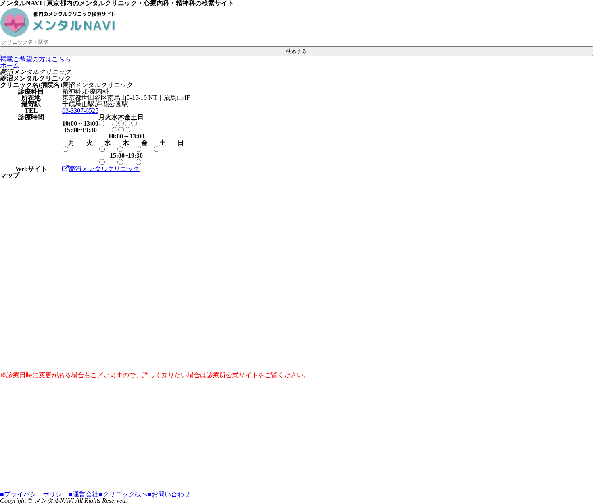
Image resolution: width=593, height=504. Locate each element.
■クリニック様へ (123, 494)
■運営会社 (83, 494)
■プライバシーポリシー (34, 494)
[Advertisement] (242, 434)
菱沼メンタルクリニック (104, 168)
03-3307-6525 (80, 110)
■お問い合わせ (169, 494)
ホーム (9, 65)
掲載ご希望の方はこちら (35, 59)
